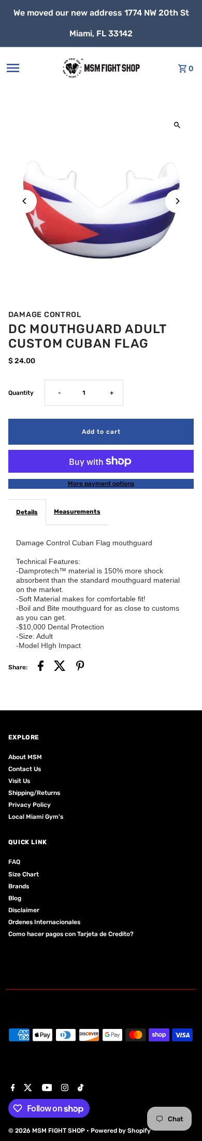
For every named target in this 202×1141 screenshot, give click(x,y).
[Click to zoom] (177, 125)
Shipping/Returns (34, 792)
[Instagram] (63, 1088)
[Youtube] (45, 1088)
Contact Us (24, 769)
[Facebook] (11, 1088)
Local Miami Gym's (35, 816)
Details (27, 512)
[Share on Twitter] (60, 667)
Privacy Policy (29, 804)
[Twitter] (26, 1088)
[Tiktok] (79, 1088)
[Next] (177, 201)
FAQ (14, 861)
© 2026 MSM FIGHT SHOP (47, 1130)
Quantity (21, 392)
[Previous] (25, 201)
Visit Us (19, 781)
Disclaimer (23, 910)
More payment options (101, 483)
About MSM (25, 757)
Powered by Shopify (121, 1130)
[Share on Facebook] (41, 667)
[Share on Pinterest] (80, 667)
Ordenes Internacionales (44, 922)
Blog (14, 898)
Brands (18, 886)
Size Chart (23, 874)
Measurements (77, 511)
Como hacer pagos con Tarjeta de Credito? (71, 934)
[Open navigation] (28, 68)
